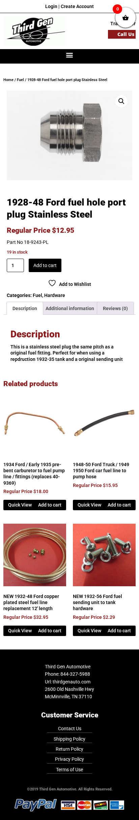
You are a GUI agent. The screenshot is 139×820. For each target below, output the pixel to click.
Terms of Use (69, 769)
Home (8, 80)
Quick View (20, 505)
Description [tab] (24, 308)
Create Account (77, 6)
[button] (69, 54)
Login (51, 6)
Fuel (20, 80)
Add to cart (45, 265)
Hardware (54, 295)
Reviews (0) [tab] (115, 308)
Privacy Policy (69, 759)
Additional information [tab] (70, 308)
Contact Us (69, 728)
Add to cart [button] (49, 505)
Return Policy (69, 749)
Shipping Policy (69, 739)
